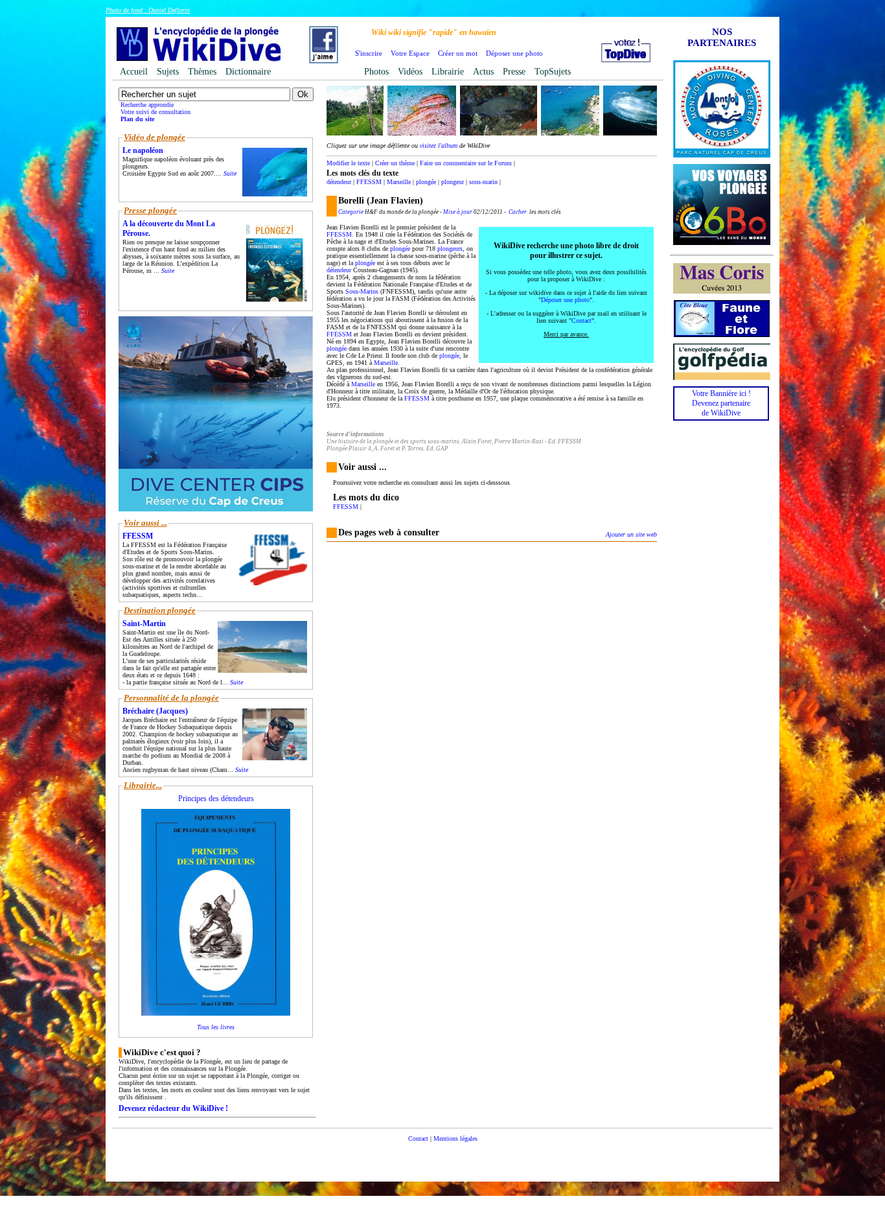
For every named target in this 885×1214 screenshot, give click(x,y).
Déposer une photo (514, 53)
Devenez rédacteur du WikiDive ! (173, 1108)
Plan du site (137, 119)
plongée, (450, 355)
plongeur (452, 181)
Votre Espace (410, 53)
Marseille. (387, 362)
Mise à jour (457, 212)
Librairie (447, 71)
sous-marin (483, 181)
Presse (514, 71)
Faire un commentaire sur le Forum (466, 163)
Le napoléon (142, 150)
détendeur (339, 181)
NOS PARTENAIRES (721, 37)
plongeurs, (451, 248)
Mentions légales (455, 1138)
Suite (230, 173)
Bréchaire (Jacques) (155, 711)
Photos (376, 71)
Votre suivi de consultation (155, 111)
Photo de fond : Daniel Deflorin (148, 10)
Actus (483, 71)
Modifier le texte (348, 163)
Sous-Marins (361, 291)
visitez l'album (438, 145)
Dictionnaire (248, 71)
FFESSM (369, 181)
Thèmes (202, 71)
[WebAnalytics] (442, 1157)
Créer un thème (395, 163)
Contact (581, 320)
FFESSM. (340, 234)
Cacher (518, 212)
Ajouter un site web (631, 534)
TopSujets (552, 71)
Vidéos (410, 71)
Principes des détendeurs (216, 798)
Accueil (134, 71)
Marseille (399, 181)
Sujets (168, 71)
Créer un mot (457, 53)
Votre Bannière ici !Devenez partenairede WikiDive (721, 403)
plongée (426, 181)
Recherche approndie (147, 104)
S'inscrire (368, 53)
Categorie (350, 212)
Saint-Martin (144, 623)
